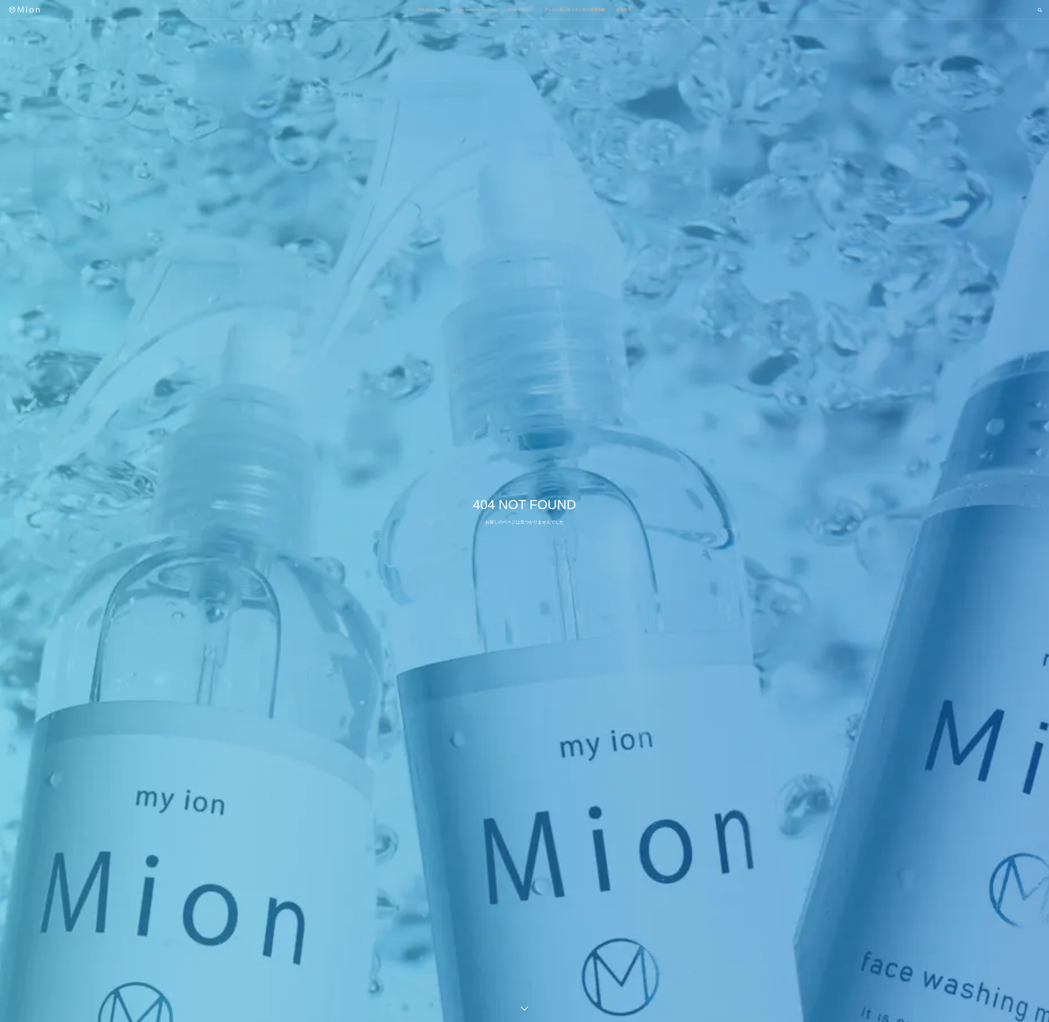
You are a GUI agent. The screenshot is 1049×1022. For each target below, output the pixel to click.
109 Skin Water (431, 9)
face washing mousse (476, 9)
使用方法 (623, 9)
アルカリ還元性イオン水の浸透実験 (574, 9)
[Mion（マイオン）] (24, 9)
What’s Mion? (520, 9)
